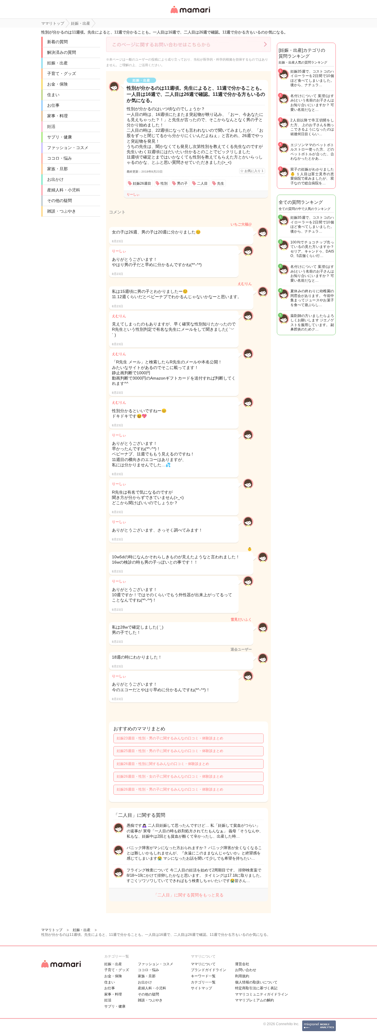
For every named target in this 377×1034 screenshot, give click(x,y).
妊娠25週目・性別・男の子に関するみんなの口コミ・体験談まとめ (170, 751)
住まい (53, 94)
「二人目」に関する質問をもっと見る (188, 895)
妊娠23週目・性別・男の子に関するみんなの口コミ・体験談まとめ (170, 738)
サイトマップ (201, 988)
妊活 (51, 126)
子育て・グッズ (61, 73)
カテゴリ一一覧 (203, 982)
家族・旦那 (57, 168)
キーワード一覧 (203, 976)
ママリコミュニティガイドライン (261, 994)
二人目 (202, 183)
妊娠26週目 (142, 183)
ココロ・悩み (59, 158)
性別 (164, 183)
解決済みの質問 (61, 52)
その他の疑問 (59, 200)
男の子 (182, 183)
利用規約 (242, 976)
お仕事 (53, 105)
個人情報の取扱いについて (256, 982)
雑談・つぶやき (61, 211)
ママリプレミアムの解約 (254, 1000)
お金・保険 (57, 84)
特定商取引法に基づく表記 (256, 988)
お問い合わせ (245, 970)
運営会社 (242, 964)
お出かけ (55, 179)
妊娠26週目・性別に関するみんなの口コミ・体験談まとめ (163, 764)
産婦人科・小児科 (63, 190)
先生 (220, 183)
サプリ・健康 (59, 137)
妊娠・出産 (57, 63)
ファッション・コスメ (67, 147)
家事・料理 (57, 115)
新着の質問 (57, 41)
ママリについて (203, 964)
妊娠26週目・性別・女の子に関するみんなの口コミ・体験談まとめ (170, 776)
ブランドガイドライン (208, 970)
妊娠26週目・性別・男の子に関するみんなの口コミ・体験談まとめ (170, 789)
